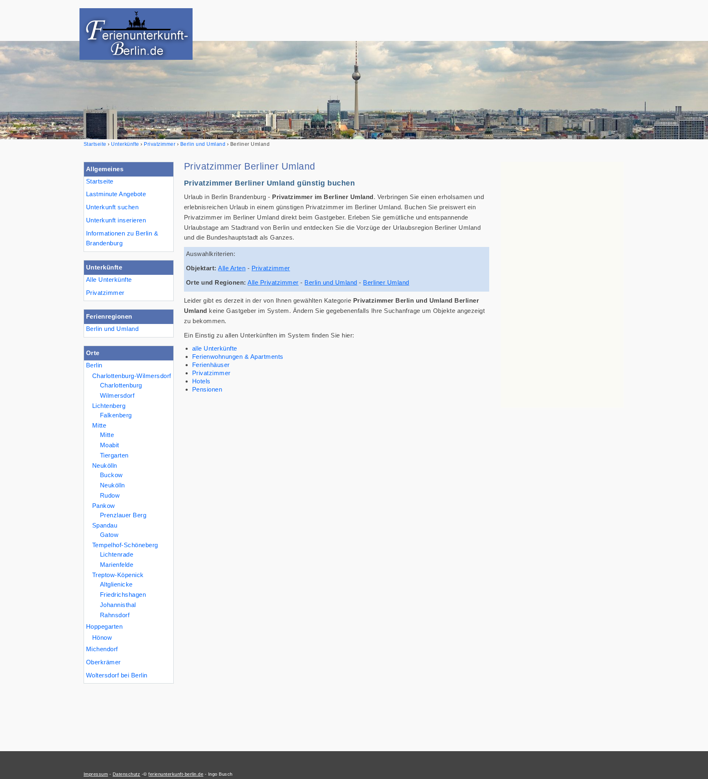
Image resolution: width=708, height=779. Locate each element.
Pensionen (207, 389)
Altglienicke (116, 584)
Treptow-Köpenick (118, 574)
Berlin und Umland (112, 328)
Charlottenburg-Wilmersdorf (131, 375)
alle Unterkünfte (214, 348)
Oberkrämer (103, 662)
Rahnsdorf (114, 614)
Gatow (109, 534)
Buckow (111, 474)
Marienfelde (116, 564)
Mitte (99, 425)
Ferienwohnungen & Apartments (238, 356)
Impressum (96, 774)
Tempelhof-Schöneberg (125, 544)
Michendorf (102, 648)
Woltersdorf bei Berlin (117, 675)
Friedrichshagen (123, 594)
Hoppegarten (104, 626)
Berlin (94, 365)
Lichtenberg (108, 405)
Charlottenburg (121, 385)
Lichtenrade (116, 554)
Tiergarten (114, 455)
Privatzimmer (105, 292)
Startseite (99, 181)
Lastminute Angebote (116, 193)
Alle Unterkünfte (109, 279)
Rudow (110, 495)
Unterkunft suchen (112, 207)
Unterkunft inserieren (116, 220)
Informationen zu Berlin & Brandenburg (122, 238)
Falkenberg (116, 415)
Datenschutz (126, 774)
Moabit (109, 445)
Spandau (104, 525)
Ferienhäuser (211, 364)
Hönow (102, 637)
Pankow (103, 505)
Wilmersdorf (117, 395)
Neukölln (104, 465)
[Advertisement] (562, 285)
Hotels (201, 381)
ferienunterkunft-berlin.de (175, 774)
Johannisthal (118, 604)
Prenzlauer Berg (123, 515)
